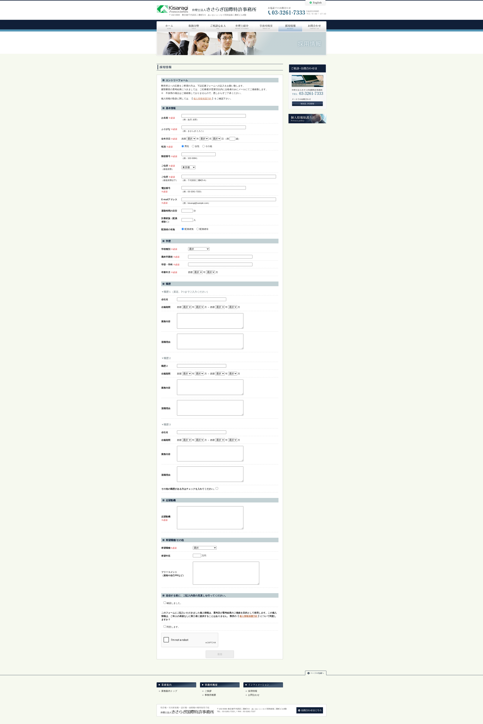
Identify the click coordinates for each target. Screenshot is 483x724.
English (315, 3)
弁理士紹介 (242, 26)
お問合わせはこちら (309, 710)
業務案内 (176, 684)
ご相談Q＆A (218, 26)
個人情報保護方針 (202, 98)
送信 (219, 654)
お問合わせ (314, 26)
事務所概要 (266, 26)
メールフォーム (307, 103)
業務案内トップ (169, 691)
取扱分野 (194, 26)
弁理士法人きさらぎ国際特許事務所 (207, 9)
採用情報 (290, 26)
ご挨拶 (208, 691)
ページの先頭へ (315, 673)
